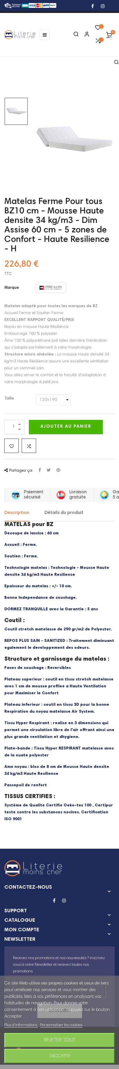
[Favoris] (98, 29)
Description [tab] (16, 512)
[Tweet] (49, 471)
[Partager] (39, 471)
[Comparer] (98, 42)
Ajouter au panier (65, 426)
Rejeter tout (59, 1040)
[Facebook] (92, 7)
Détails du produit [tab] (63, 512)
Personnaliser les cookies (61, 1025)
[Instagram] (103, 7)
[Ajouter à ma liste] (11, 446)
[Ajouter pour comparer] (29, 446)
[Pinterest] (58, 471)
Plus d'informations (21, 1025)
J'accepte (59, 1056)
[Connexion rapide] (84, 34)
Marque (11, 288)
